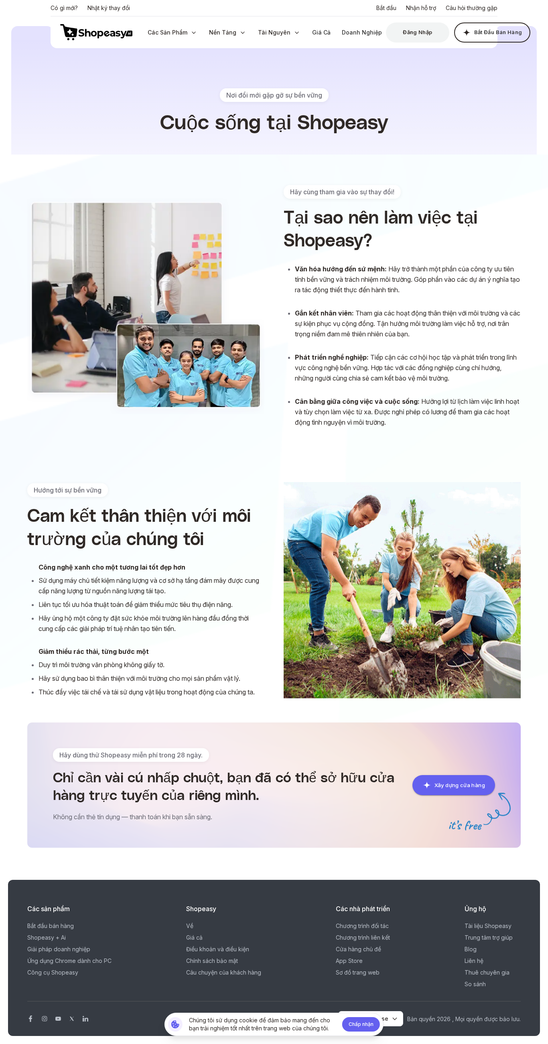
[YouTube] (58, 1019)
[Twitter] (72, 1019)
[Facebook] (30, 1019)
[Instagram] (44, 1019)
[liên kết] (85, 1019)
